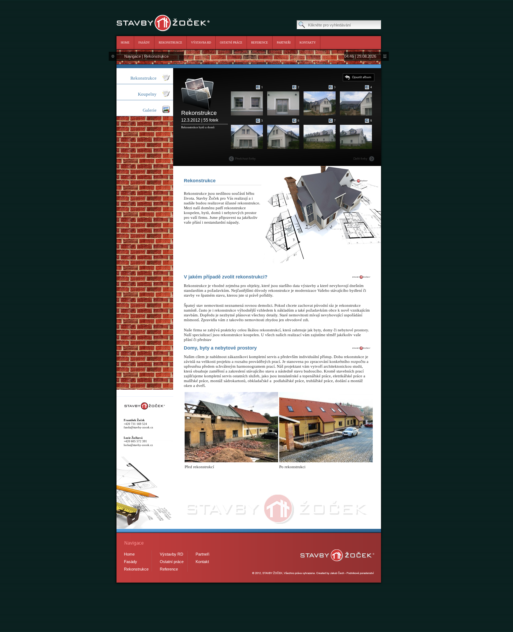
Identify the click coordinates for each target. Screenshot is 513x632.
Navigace (132, 56)
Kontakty (308, 42)
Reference (259, 42)
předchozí (242, 158)
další (363, 158)
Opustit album (358, 77)
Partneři (284, 42)
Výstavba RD (201, 42)
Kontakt (202, 561)
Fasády (144, 42)
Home (125, 42)
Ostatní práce (231, 42)
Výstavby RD (171, 554)
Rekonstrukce (170, 42)
